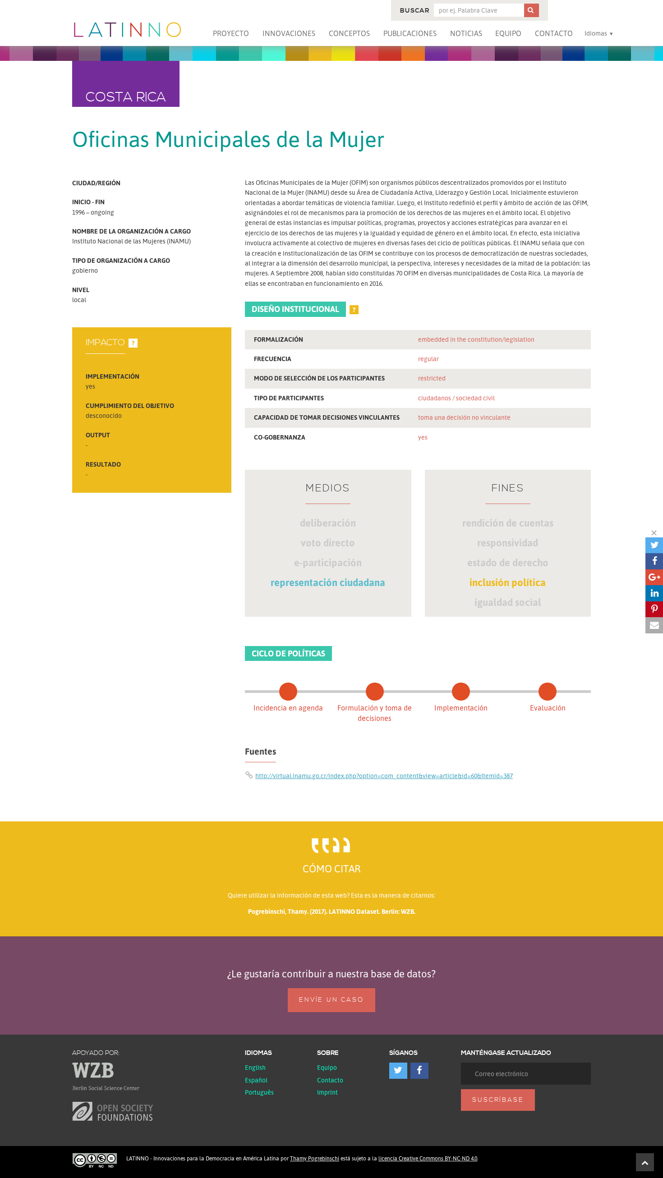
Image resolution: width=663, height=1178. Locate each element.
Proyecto (231, 33)
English (255, 1067)
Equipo (508, 33)
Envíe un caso (331, 1000)
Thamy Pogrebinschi (314, 1158)
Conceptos (349, 33)
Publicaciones (410, 33)
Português (259, 1092)
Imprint (327, 1092)
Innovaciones (288, 33)
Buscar (414, 11)
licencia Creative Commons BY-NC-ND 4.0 (427, 1158)
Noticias (466, 33)
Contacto (554, 33)
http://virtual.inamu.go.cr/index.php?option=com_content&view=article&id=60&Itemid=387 (384, 775)
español (256, 1080)
